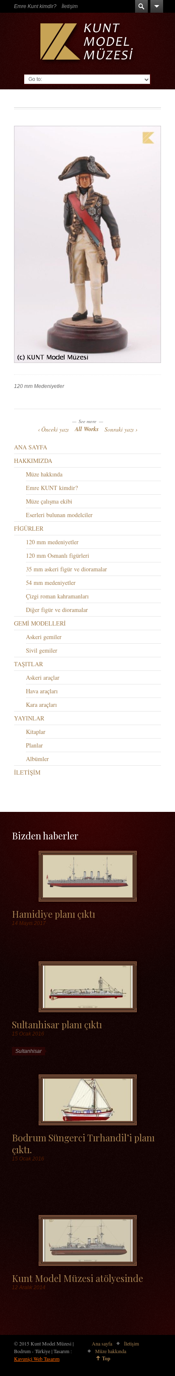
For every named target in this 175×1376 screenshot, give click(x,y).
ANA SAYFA (30, 447)
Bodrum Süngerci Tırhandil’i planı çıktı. (83, 1143)
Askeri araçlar (42, 677)
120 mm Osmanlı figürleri (57, 555)
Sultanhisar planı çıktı (57, 1024)
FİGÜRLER (28, 528)
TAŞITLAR (28, 664)
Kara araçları (41, 704)
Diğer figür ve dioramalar (57, 610)
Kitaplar (35, 732)
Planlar (34, 745)
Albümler (37, 759)
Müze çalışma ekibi (49, 501)
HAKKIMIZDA (33, 461)
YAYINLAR (29, 718)
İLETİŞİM (27, 772)
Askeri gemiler (44, 637)
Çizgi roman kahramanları (57, 596)
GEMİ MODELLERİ (40, 623)
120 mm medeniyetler (52, 542)
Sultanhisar (28, 1051)
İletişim (70, 6)
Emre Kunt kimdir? (35, 6)
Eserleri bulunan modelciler (59, 515)
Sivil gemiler (41, 650)
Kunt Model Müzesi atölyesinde (77, 1278)
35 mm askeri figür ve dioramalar (66, 569)
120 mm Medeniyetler (39, 386)
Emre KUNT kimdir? (52, 488)
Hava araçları (42, 691)
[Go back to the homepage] (87, 43)
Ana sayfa (102, 1343)
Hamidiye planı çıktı (53, 914)
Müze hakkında (44, 474)
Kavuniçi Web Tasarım (36, 1358)
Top (106, 1358)
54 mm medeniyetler (51, 583)
